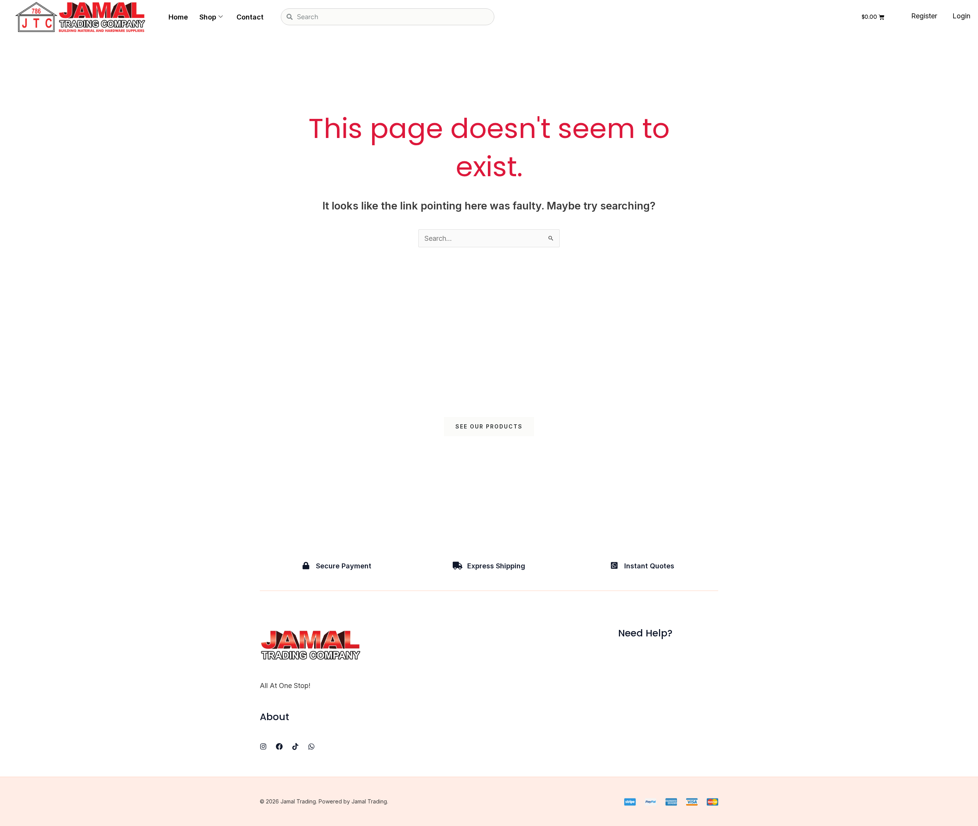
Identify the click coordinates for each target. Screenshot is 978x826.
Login (961, 16)
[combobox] (387, 16)
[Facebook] (279, 746)
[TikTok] (295, 746)
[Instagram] (263, 746)
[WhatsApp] (311, 746)
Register (924, 16)
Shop (207, 17)
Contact (250, 17)
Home (178, 17)
